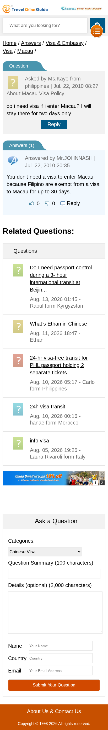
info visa (39, 440)
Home (10, 43)
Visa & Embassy (65, 43)
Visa (8, 51)
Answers (31, 43)
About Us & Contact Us (54, 711)
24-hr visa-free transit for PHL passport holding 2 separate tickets (59, 365)
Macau (25, 51)
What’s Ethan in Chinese (58, 324)
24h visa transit (47, 406)
